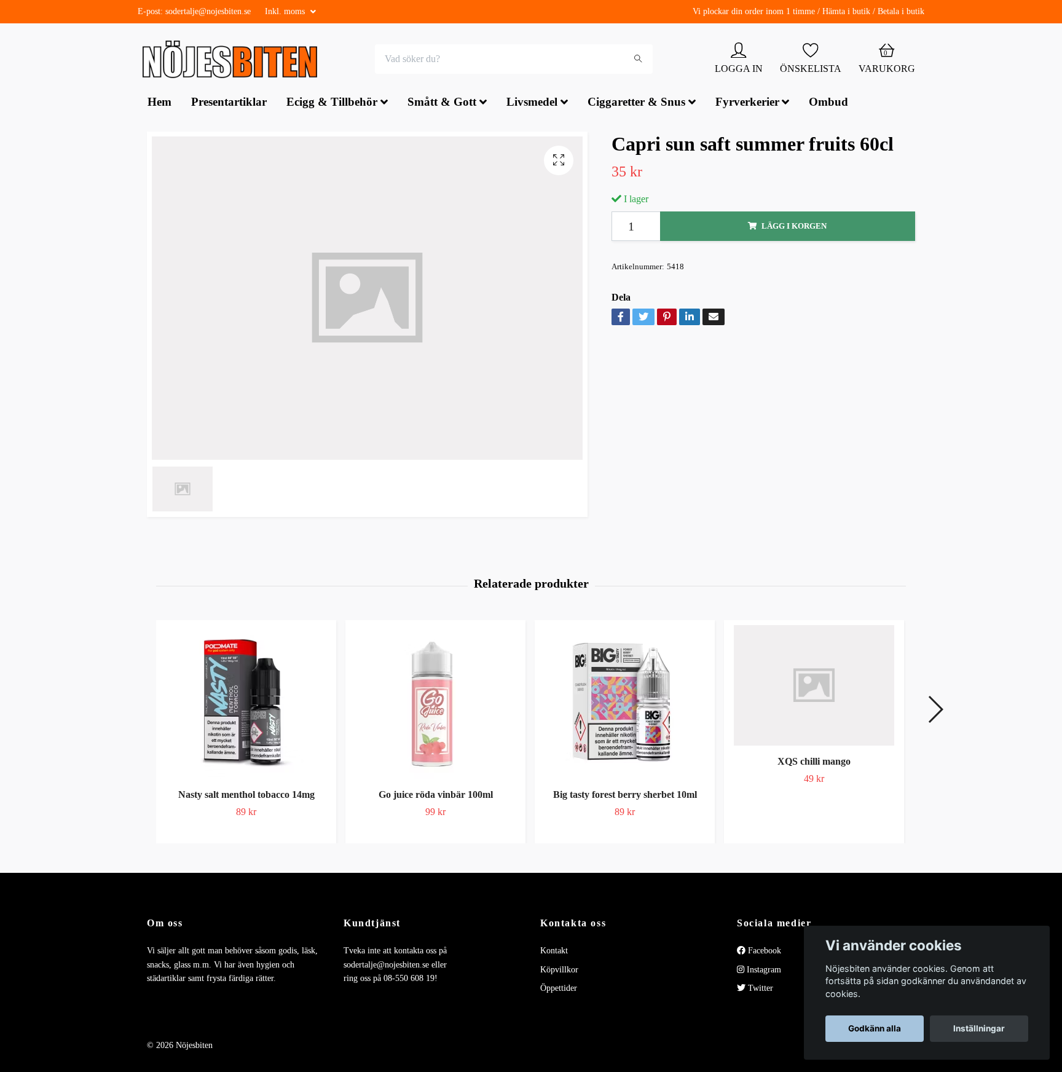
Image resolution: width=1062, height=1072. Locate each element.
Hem (159, 103)
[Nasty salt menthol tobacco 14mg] (246, 704)
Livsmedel (531, 103)
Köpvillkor (559, 970)
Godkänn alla (874, 1028)
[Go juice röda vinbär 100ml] (435, 704)
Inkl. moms (286, 11)
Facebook (763, 952)
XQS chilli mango (814, 762)
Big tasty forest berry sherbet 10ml (625, 796)
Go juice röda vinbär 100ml (436, 796)
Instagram (762, 970)
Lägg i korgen (794, 227)
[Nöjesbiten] (233, 60)
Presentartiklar (229, 103)
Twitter (759, 990)
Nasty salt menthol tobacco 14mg (246, 796)
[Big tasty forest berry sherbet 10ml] (625, 704)
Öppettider (558, 990)
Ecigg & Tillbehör (331, 103)
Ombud (828, 103)
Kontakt (554, 952)
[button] (935, 710)
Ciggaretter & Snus (636, 103)
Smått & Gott (441, 103)
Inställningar (979, 1028)
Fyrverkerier (747, 103)
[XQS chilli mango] (814, 687)
